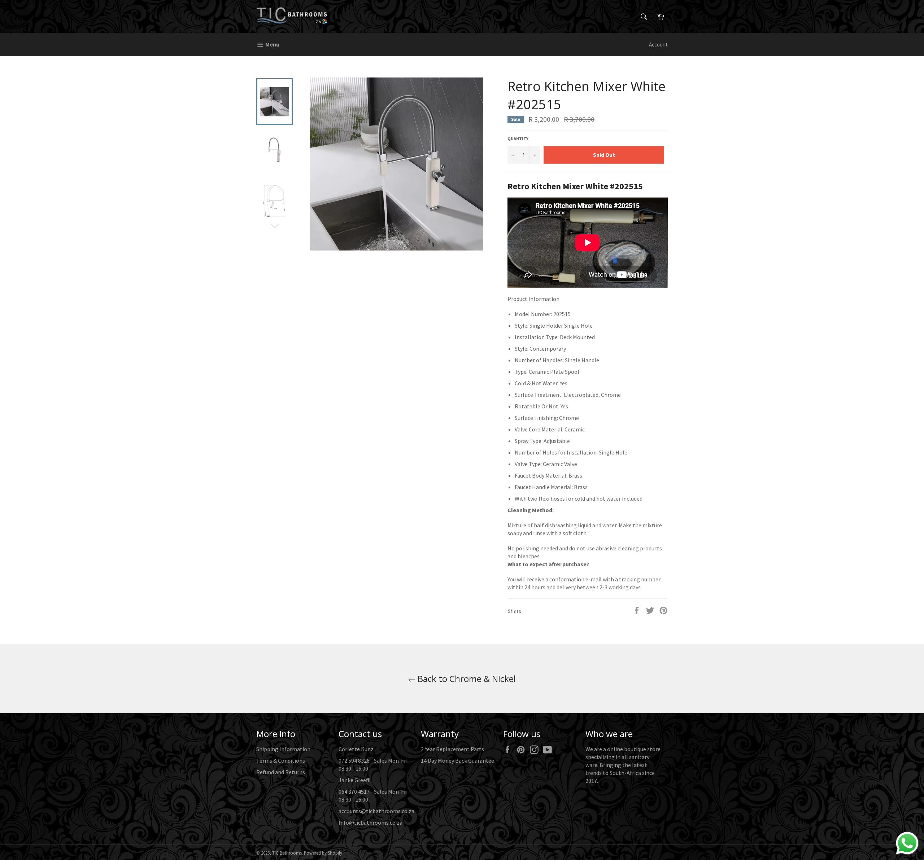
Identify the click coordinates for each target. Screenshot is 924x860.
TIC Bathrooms (287, 853)
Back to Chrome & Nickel (465, 678)
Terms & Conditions (280, 760)
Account (658, 44)
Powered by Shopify (323, 853)
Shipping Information (283, 749)
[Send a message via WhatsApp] (907, 843)
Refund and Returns (280, 772)
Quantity (517, 138)
